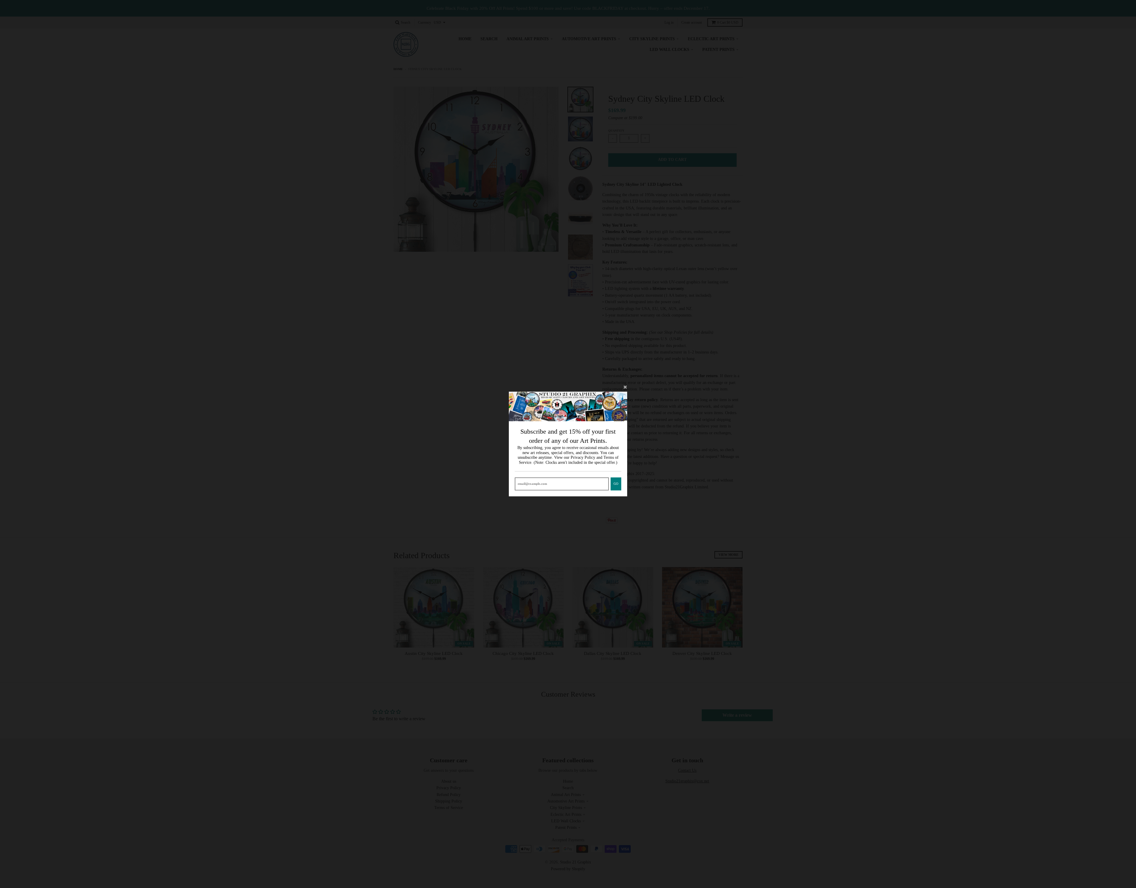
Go (616, 483)
